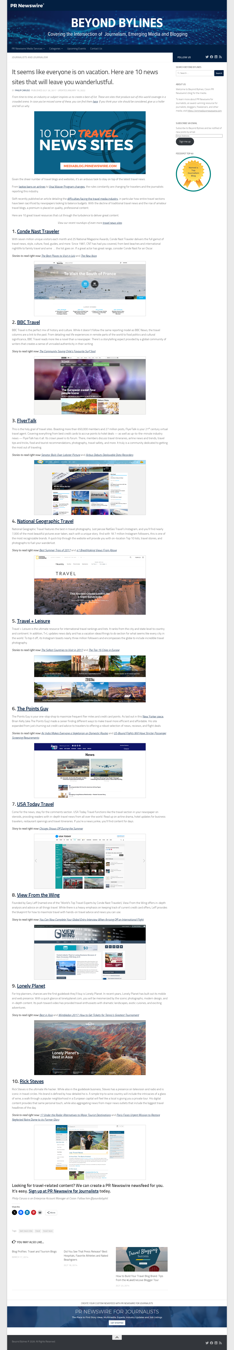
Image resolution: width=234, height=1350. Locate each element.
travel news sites (112, 223)
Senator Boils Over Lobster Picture (60, 455)
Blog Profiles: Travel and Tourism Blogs (34, 1251)
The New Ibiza (89, 256)
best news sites (26, 1231)
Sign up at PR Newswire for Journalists (64, 1191)
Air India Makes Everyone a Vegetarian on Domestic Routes (74, 733)
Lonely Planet (31, 986)
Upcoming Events (76, 48)
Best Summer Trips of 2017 (55, 550)
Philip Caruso (22, 90)
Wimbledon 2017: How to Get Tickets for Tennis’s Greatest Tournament (98, 1015)
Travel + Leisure (33, 621)
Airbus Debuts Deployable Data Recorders (109, 455)
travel (37, 1231)
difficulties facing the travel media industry (92, 199)
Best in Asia (46, 1015)
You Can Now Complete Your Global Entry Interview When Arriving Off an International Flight (91, 919)
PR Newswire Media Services (27, 48)
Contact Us (96, 48)
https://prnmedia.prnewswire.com (205, 110)
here (95, 101)
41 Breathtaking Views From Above (96, 550)
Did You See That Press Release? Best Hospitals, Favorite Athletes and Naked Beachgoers (86, 1255)
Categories (54, 48)
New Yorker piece (153, 716)
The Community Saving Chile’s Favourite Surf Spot (67, 351)
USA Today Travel (35, 804)
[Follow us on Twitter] (207, 57)
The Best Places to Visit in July (58, 256)
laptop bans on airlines (32, 186)
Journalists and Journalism (30, 57)
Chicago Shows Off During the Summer (61, 828)
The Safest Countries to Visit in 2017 (62, 650)
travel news (48, 1231)
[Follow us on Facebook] (211, 57)
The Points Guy (32, 709)
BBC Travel (28, 322)
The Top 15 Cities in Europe (104, 650)
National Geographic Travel (45, 521)
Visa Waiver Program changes (67, 186)
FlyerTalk (26, 420)
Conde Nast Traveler (38, 231)
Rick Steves (32, 1081)
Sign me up (185, 141)
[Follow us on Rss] (220, 57)
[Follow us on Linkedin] (216, 57)
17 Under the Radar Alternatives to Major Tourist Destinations (75, 1115)
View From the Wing (38, 895)
